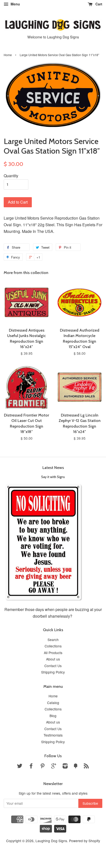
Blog (53, 715)
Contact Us (53, 665)
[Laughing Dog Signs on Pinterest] (42, 766)
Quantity (11, 175)
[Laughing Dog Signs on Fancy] (76, 766)
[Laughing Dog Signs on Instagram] (65, 766)
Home (8, 55)
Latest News (53, 467)
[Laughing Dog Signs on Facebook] (31, 766)
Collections (53, 645)
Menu (15, 3)
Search (53, 639)
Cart (98, 3)
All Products (53, 652)
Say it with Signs (53, 477)
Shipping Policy (53, 672)
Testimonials (53, 735)
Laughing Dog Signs (51, 840)
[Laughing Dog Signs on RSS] (86, 766)
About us (53, 659)
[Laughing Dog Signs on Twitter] (19, 766)
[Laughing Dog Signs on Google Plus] (53, 766)
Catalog (53, 702)
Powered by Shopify (84, 840)
